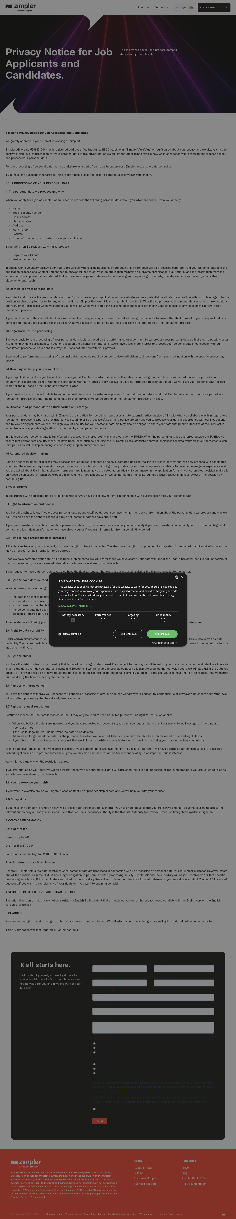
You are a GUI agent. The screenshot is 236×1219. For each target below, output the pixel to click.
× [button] (181, 577)
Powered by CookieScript (164, 643)
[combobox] (176, 577)
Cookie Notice (88, 599)
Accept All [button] (162, 634)
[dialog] (118, 609)
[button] (118, 605)
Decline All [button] (129, 634)
